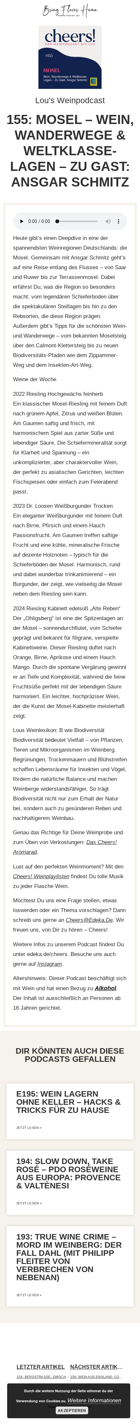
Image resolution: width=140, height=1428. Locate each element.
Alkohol (105, 988)
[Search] (131, 11)
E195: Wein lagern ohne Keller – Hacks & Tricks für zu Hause (68, 1102)
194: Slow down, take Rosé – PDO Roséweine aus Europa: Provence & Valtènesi (68, 1173)
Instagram (49, 964)
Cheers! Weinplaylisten (41, 876)
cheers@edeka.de (89, 920)
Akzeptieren (72, 1410)
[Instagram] (121, 11)
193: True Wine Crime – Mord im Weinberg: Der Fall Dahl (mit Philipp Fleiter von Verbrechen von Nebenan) (69, 1257)
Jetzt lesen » (29, 1128)
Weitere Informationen (94, 1400)
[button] (14, 11)
